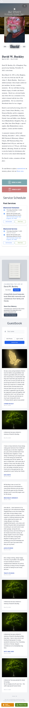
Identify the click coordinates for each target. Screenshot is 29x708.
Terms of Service (19, 701)
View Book (8, 290)
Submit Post (14, 342)
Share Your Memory (10, 315)
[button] (14, 358)
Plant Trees (20, 221)
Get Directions (9, 221)
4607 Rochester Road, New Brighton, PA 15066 (14, 217)
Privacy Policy (10, 701)
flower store (20, 171)
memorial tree (21, 168)
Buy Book (16, 290)
